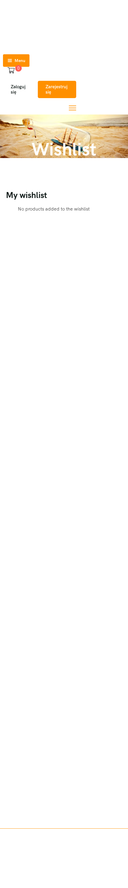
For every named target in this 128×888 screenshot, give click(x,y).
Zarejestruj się (57, 89)
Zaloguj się (18, 89)
